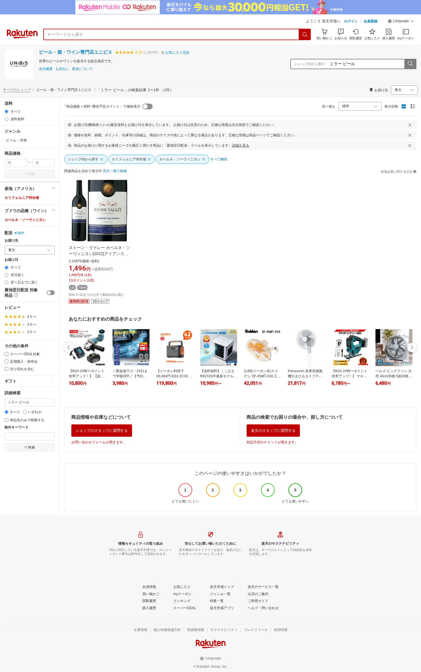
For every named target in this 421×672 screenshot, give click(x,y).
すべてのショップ (17, 90)
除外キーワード (17, 427)
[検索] (305, 34)
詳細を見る (240, 145)
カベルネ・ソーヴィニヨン (25, 220)
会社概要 (46, 69)
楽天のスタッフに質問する (273, 430)
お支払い (62, 69)
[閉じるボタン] (410, 124)
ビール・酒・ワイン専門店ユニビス (75, 52)
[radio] (6, 111)
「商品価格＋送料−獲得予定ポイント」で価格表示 (101, 106)
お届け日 (11, 260)
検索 (31, 174)
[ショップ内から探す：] (410, 64)
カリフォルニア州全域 (22, 198)
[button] (401, 22)
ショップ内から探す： (311, 64)
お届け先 (11, 240)
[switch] (51, 292)
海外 (20, 233)
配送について (82, 69)
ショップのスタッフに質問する (102, 430)
